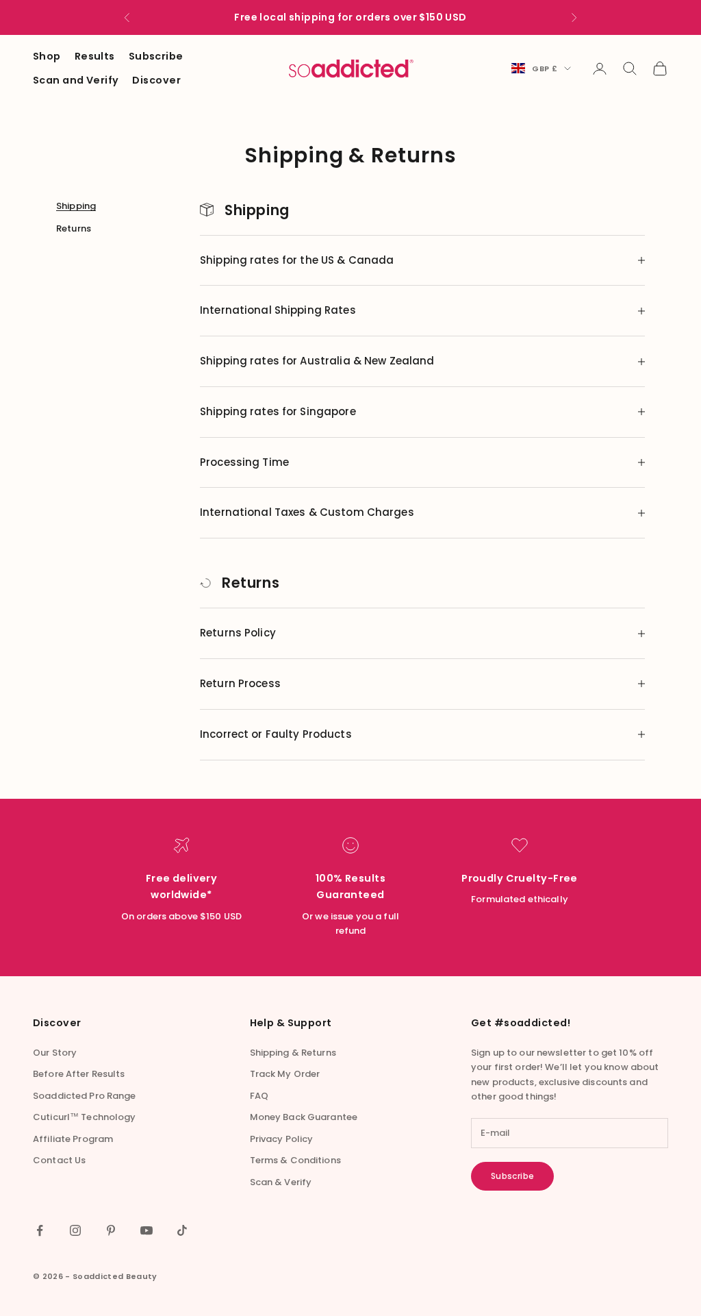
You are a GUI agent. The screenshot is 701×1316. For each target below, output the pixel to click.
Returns (73, 228)
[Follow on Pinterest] (111, 1230)
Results (95, 56)
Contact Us (59, 1160)
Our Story (55, 1052)
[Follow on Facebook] (40, 1230)
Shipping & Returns (293, 1052)
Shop (47, 56)
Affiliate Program (73, 1138)
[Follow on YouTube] (146, 1230)
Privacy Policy (282, 1138)
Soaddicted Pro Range (84, 1095)
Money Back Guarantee (304, 1116)
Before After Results (79, 1073)
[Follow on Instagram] (75, 1230)
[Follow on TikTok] (182, 1230)
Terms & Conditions (295, 1160)
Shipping (76, 205)
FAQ (259, 1095)
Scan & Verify (281, 1182)
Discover (156, 80)
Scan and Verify (75, 80)
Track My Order (285, 1073)
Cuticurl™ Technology (84, 1116)
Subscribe (156, 56)
